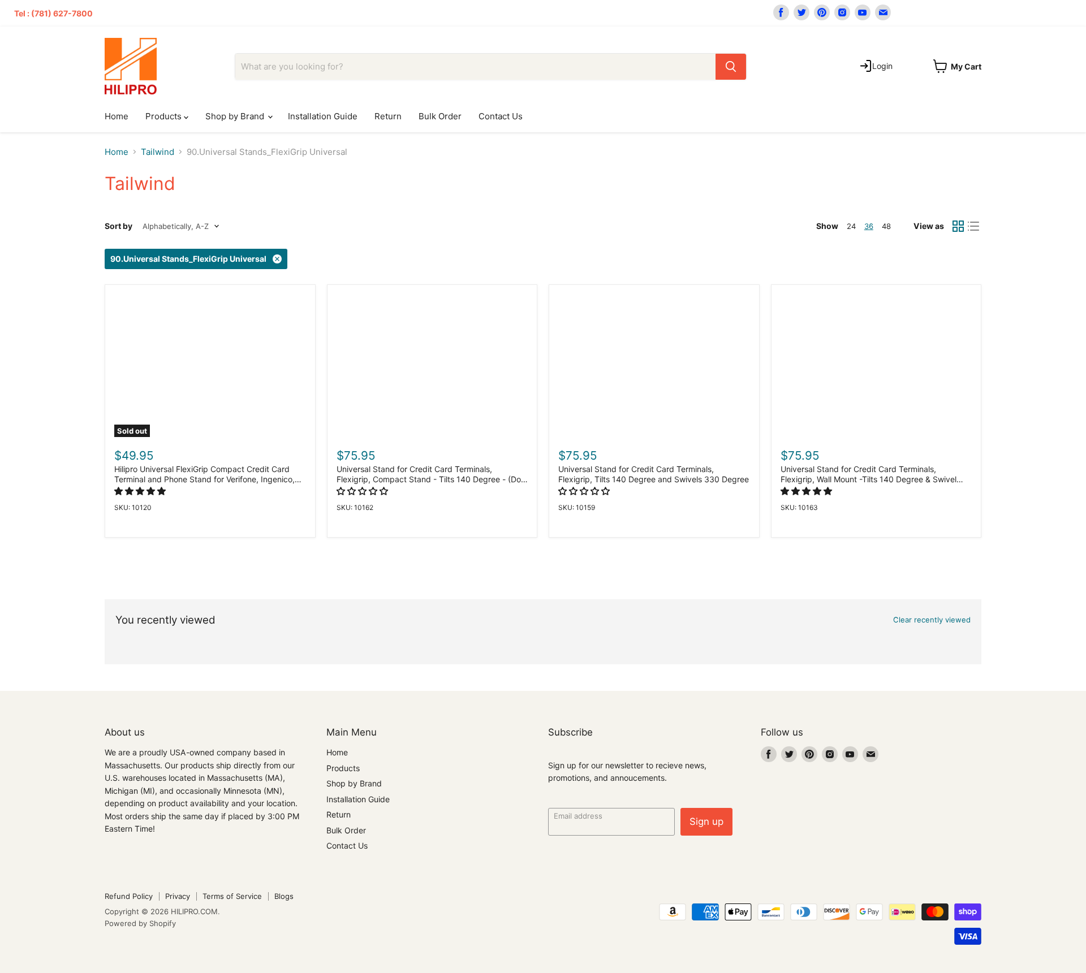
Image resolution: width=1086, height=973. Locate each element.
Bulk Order (440, 116)
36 (868, 226)
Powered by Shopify (140, 923)
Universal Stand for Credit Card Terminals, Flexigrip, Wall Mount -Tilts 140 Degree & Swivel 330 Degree (868, 479)
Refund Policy (129, 896)
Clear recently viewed (932, 620)
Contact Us (501, 116)
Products (164, 116)
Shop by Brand (235, 116)
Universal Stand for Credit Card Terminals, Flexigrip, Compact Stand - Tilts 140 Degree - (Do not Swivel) (429, 479)
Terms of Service (232, 896)
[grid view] (958, 226)
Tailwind (157, 152)
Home (116, 116)
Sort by (118, 226)
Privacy (177, 896)
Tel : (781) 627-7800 (53, 13)
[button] (141, 491)
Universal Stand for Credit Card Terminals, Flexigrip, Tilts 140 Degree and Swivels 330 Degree (653, 474)
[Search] (731, 67)
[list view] (974, 226)
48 (886, 226)
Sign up (706, 821)
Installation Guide (322, 116)
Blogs (284, 896)
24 (851, 226)
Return (388, 116)
